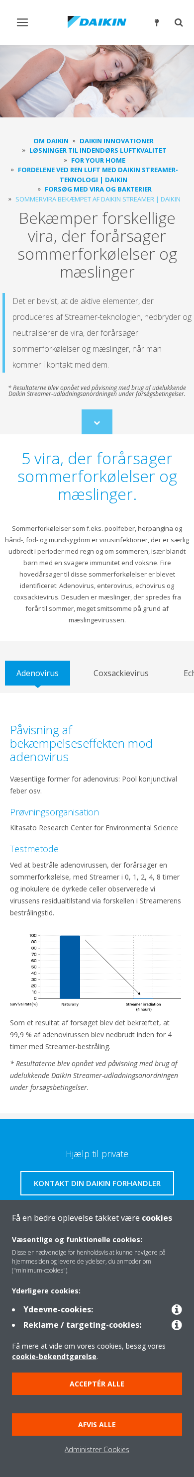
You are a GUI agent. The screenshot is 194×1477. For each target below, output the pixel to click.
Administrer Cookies (97, 1449)
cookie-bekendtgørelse (54, 1356)
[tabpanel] (97, 903)
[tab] (37, 673)
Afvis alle (97, 1424)
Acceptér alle (97, 1383)
